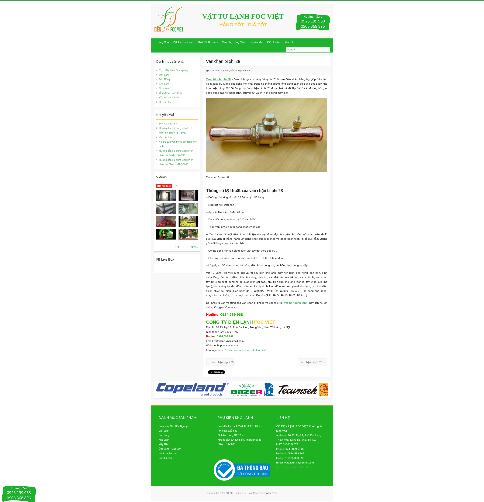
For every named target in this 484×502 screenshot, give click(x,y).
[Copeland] (192, 389)
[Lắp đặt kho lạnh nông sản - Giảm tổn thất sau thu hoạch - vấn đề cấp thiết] (188, 234)
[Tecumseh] (290, 389)
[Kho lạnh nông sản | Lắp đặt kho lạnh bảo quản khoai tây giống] (166, 234)
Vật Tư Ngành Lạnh (240, 70)
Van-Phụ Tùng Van (233, 42)
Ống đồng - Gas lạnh (170, 93)
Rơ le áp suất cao (227, 430)
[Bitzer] (246, 389)
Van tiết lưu (165, 137)
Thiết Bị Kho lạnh (208, 42)
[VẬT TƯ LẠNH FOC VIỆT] (169, 19)
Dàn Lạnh (164, 74)
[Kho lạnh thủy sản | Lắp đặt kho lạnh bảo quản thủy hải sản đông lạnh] (188, 208)
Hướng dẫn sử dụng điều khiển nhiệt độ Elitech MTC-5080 (176, 162)
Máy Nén (164, 88)
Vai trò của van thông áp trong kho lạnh (178, 144)
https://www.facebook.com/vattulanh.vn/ (242, 349)
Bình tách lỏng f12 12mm (231, 435)
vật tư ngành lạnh (296, 302)
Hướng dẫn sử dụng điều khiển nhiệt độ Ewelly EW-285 (176, 153)
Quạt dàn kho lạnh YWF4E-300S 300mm (239, 426)
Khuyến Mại (256, 42)
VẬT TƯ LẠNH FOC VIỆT (243, 16)
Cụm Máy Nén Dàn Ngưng (173, 70)
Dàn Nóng (164, 79)
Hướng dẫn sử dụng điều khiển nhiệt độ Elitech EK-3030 (176, 130)
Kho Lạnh (164, 84)
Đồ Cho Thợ (165, 102)
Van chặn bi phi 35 (221, 362)
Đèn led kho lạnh (168, 123)
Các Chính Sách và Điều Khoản (295, 467)
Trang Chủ (162, 42)
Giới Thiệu (273, 42)
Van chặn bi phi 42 (312, 362)
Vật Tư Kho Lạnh (183, 42)
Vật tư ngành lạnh (169, 97)
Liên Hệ (288, 42)
